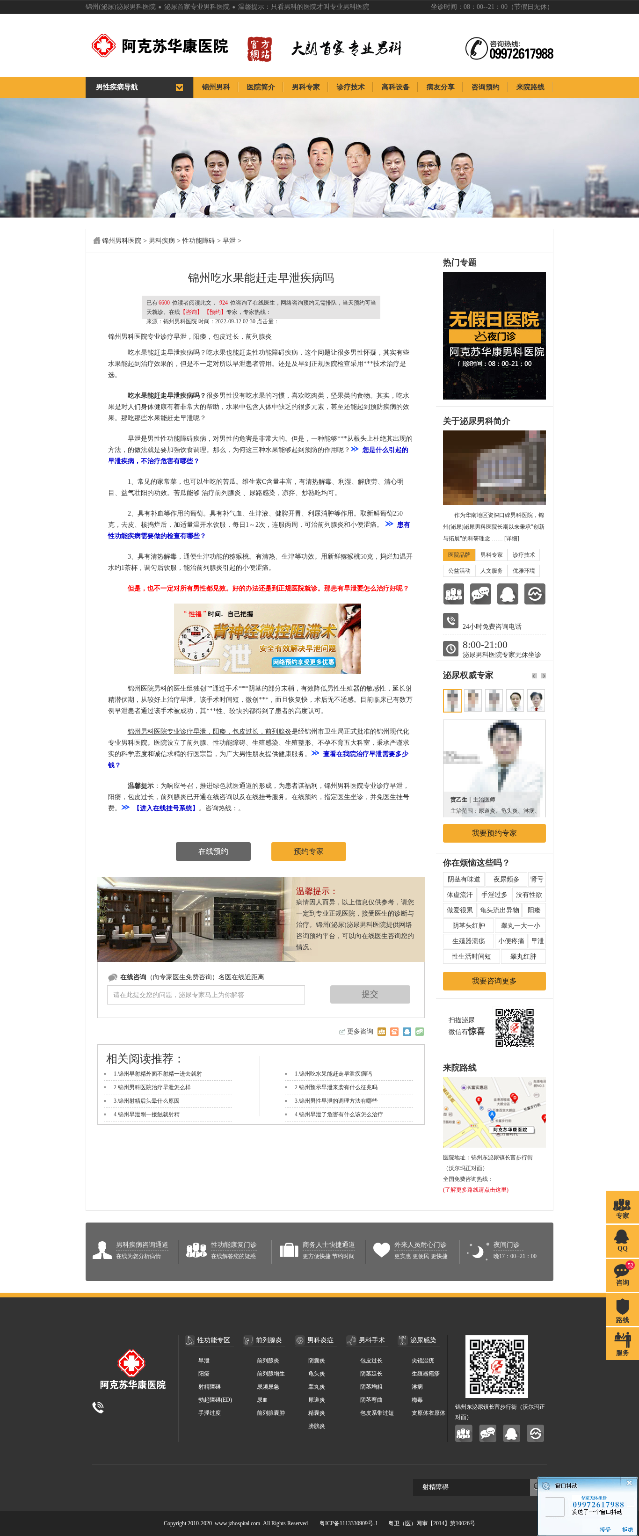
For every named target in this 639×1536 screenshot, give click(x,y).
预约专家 (309, 851)
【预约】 (215, 312)
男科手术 (372, 1340)
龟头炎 (316, 1373)
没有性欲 (529, 894)
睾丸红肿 (523, 956)
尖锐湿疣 (423, 1360)
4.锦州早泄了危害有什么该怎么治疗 (339, 1114)
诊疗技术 (524, 555)
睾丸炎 (316, 1386)
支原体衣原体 (428, 1413)
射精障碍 (209, 1386)
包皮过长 (371, 1360)
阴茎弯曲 (371, 1400)
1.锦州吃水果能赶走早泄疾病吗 (333, 1073)
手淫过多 (494, 894)
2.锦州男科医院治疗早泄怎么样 (152, 1087)
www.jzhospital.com (237, 1523)
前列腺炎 (269, 1340)
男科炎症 (320, 1340)
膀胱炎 (316, 1426)
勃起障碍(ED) (215, 1400)
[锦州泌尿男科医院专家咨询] (487, 1433)
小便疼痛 (511, 941)
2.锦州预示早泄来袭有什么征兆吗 (336, 1087)
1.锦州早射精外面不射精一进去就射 (158, 1073)
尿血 (262, 1400)
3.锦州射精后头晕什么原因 (147, 1101)
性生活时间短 (471, 956)
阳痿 (534, 910)
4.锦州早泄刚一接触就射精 (147, 1114)
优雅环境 (524, 571)
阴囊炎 (316, 1360)
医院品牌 (459, 555)
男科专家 (491, 555)
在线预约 (213, 851)
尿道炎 (316, 1400)
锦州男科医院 (121, 240)
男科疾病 (162, 240)
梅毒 (417, 1400)
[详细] (511, 538)
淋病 (417, 1386)
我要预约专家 (494, 833)
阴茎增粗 (371, 1386)
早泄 (229, 240)
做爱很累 (460, 910)
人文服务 (491, 571)
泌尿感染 (423, 1340)
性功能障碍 (198, 240)
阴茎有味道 (464, 879)
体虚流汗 (460, 894)
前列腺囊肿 (271, 1413)
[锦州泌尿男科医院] (382, 1031)
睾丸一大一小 (520, 925)
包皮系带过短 (377, 1413)
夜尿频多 (507, 879)
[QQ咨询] (507, 593)
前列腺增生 (271, 1373)
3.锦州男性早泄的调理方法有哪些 (336, 1101)
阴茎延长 (371, 1373)
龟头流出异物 (499, 910)
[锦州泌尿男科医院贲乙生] (494, 724)
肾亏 (537, 879)
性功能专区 (213, 1340)
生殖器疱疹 (426, 1373)
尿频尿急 (268, 1386)
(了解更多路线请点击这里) (475, 1190)
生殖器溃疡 (468, 941)
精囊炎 (316, 1413)
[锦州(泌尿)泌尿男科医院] (179, 46)
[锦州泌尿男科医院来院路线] (534, 593)
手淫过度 (209, 1413)
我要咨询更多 (494, 981)
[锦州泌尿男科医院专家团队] (453, 593)
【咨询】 (191, 312)
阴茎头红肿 (468, 925)
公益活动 (459, 571)
